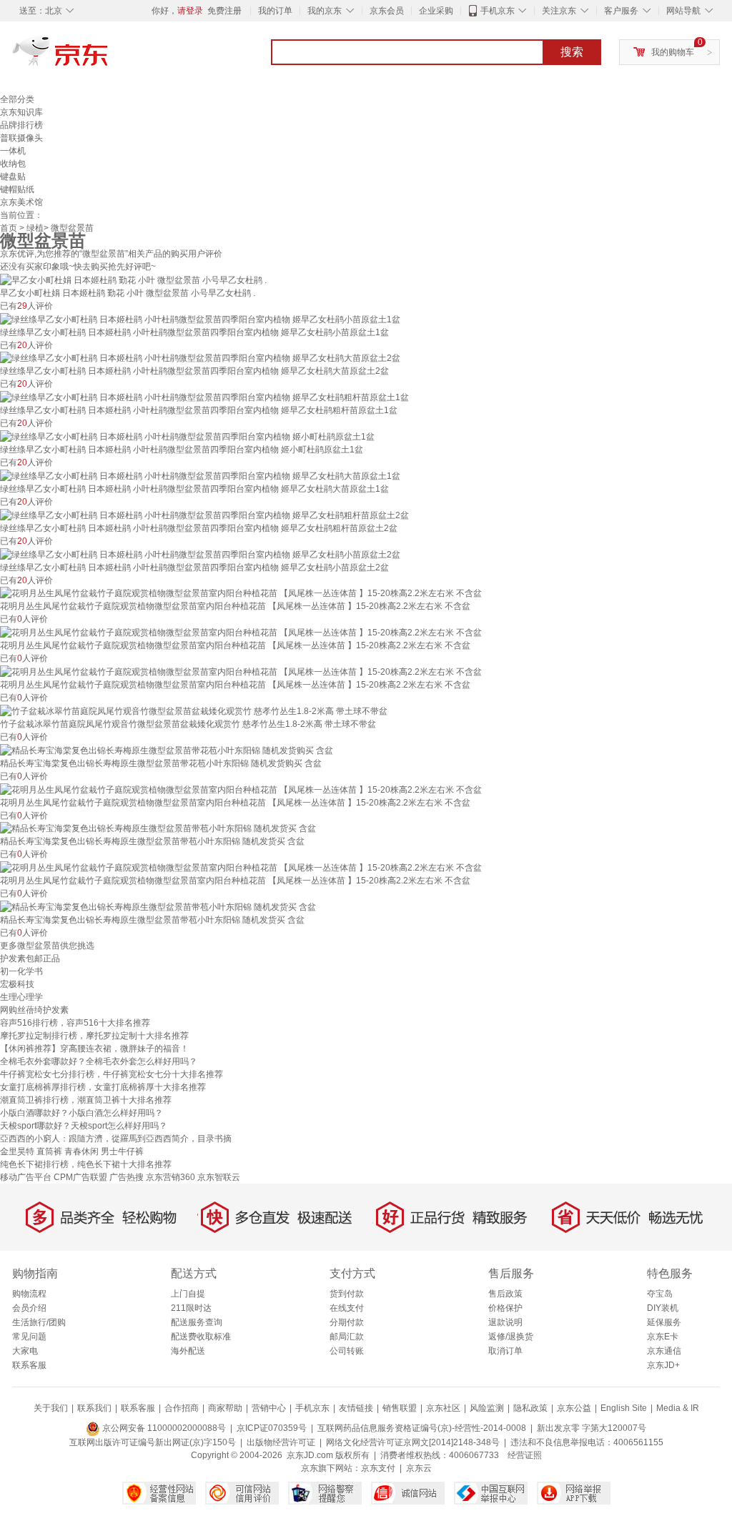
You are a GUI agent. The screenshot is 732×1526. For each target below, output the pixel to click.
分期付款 (347, 1322)
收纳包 (13, 164)
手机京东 (497, 11)
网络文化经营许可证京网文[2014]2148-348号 (413, 1442)
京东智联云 (218, 1177)
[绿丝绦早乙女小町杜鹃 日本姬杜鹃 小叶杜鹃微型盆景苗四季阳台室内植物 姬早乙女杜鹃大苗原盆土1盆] (200, 475)
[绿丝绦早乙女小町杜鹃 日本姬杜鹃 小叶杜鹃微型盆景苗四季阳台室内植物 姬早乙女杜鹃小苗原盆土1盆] (200, 319)
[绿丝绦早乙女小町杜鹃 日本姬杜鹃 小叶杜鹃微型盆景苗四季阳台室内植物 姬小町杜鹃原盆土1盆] (187, 436)
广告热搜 (126, 1177)
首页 (8, 228)
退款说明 (505, 1322)
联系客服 (29, 1365)
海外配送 (188, 1351)
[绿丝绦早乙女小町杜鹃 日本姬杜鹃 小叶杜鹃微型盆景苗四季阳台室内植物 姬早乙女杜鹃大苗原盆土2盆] (200, 358)
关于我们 (51, 1408)
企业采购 (436, 11)
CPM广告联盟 (80, 1177)
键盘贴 (13, 177)
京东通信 (664, 1351)
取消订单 (505, 1351)
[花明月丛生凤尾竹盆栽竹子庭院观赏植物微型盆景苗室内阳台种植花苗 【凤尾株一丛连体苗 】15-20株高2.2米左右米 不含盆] (241, 593)
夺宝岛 (660, 1294)
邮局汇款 (347, 1337)
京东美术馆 (21, 202)
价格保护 (505, 1308)
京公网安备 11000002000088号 (163, 1428)
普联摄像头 (21, 138)
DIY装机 (662, 1308)
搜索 (571, 52)
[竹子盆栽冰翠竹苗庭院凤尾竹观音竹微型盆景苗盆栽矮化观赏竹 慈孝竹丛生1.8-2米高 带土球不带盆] (193, 710)
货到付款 (347, 1294)
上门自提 (188, 1294)
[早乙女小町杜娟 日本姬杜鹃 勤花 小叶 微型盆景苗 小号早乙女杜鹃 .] (133, 279)
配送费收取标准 (201, 1337)
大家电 (25, 1351)
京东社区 (443, 1408)
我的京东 (324, 11)
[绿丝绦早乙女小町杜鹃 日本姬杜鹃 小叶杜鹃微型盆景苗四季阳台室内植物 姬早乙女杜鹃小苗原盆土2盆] (200, 554)
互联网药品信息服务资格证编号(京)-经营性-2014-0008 (421, 1428)
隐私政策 (530, 1408)
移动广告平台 (25, 1177)
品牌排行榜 (21, 125)
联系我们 (94, 1408)
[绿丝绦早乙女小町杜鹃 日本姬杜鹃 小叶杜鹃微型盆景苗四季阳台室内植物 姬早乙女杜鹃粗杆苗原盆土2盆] (204, 515)
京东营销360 (170, 1177)
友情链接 (356, 1408)
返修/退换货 (510, 1337)
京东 (108, 57)
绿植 (35, 228)
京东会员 (387, 11)
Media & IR (677, 1408)
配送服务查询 (196, 1322)
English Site (623, 1408)
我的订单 (275, 11)
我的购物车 (672, 52)
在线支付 (347, 1308)
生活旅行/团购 (39, 1322)
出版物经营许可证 (281, 1442)
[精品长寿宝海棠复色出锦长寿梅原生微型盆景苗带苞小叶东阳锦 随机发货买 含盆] (158, 828)
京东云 (419, 1468)
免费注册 (224, 11)
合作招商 (181, 1408)
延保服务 (664, 1322)
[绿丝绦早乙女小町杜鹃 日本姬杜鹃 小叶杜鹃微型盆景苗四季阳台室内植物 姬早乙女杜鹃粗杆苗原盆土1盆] (204, 397)
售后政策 (505, 1294)
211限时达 (191, 1308)
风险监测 (487, 1408)
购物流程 (29, 1294)
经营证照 (525, 1455)
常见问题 (29, 1337)
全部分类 (17, 99)
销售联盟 (399, 1408)
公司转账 (347, 1351)
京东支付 (378, 1468)
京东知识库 (21, 112)
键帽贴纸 (17, 189)
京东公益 (574, 1408)
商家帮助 (225, 1408)
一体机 (13, 151)
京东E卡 (662, 1337)
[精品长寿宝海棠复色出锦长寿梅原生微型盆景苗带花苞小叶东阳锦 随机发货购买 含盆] (166, 750)
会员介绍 (29, 1308)
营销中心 (269, 1408)
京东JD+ (663, 1365)
